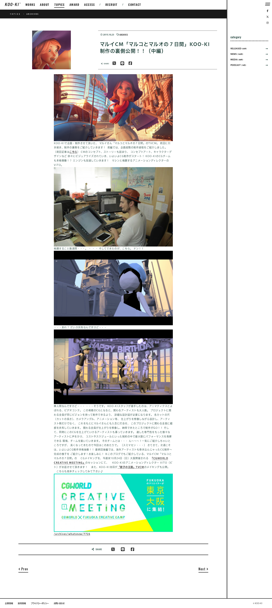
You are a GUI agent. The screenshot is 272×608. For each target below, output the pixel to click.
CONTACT (134, 4)
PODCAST (238, 65)
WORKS (30, 4)
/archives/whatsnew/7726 (72, 534)
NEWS (236, 54)
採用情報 (22, 603)
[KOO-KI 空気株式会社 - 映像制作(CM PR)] (13, 5)
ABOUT (45, 4)
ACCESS (89, 4)
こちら (73, 152)
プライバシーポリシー (40, 603)
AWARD (74, 4)
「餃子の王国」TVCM (131, 467)
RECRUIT (111, 4)
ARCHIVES (123, 34)
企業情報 (9, 603)
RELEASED (238, 49)
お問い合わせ (59, 603)
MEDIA (236, 60)
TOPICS (59, 4)
